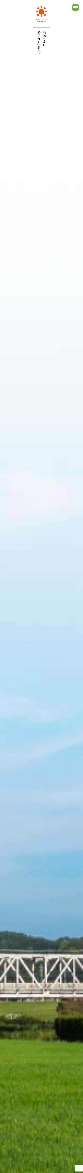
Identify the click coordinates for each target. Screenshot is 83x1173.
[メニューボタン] (75, 7)
